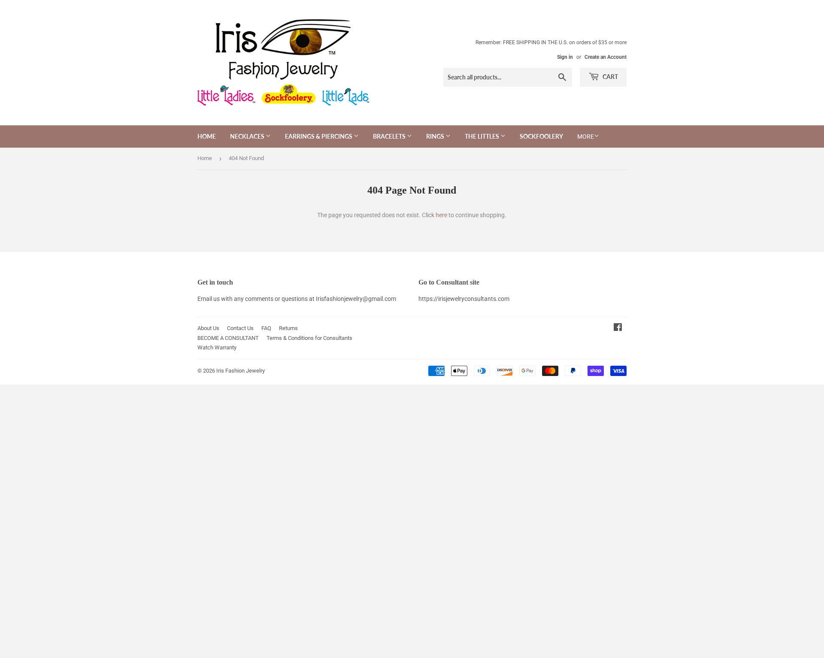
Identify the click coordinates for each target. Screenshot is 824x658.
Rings (435, 136)
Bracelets (390, 136)
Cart (609, 76)
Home (206, 136)
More (585, 136)
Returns (288, 328)
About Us (208, 328)
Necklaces (248, 136)
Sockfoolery (541, 136)
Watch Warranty (216, 347)
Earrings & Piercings (319, 136)
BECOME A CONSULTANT (228, 338)
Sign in (565, 57)
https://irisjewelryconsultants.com (463, 298)
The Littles (482, 136)
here (441, 215)
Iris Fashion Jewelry (240, 370)
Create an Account (606, 57)
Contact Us (240, 328)
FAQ (266, 328)
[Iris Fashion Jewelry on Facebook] (617, 328)
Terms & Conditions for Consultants (309, 338)
